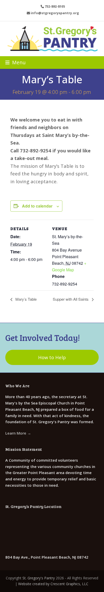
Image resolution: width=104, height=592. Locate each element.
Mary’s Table (25, 299)
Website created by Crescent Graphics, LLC (53, 583)
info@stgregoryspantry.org (55, 13)
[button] (15, 62)
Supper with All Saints (71, 299)
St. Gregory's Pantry (38, 578)
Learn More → (18, 433)
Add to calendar (37, 206)
